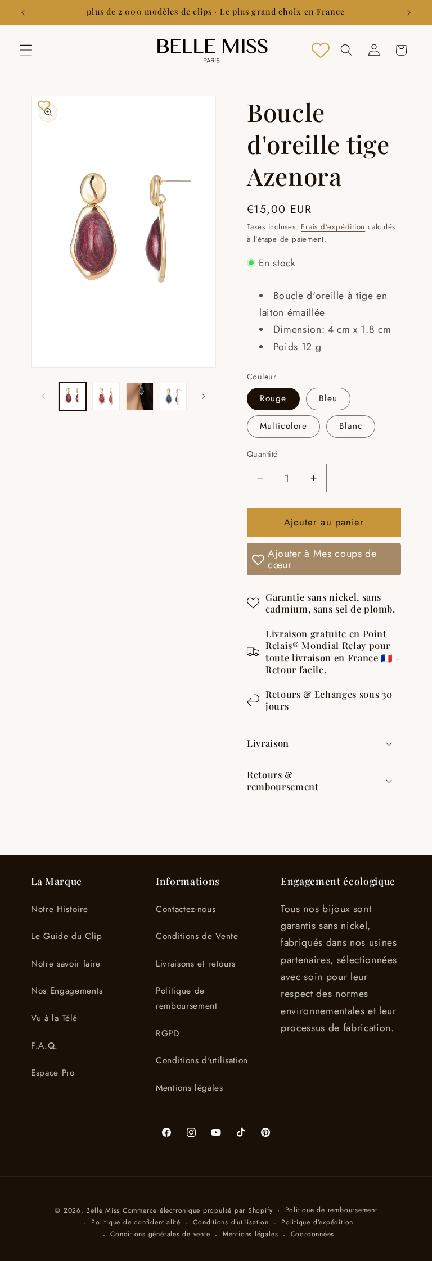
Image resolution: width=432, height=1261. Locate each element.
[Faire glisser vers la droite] (203, 396)
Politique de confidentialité (136, 1222)
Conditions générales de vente (160, 1234)
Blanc (350, 426)
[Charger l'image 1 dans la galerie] (73, 396)
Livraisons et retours (196, 964)
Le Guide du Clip (66, 936)
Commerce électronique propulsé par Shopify (197, 1210)
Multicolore (283, 426)
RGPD (167, 1033)
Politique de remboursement (187, 998)
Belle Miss (103, 1210)
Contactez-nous (185, 909)
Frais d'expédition (333, 226)
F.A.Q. (44, 1046)
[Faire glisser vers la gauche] (43, 396)
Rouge (273, 398)
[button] (25, 50)
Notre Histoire (59, 909)
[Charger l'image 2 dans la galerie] (106, 396)
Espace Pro (53, 1073)
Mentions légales (189, 1088)
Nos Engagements (67, 991)
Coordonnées (312, 1234)
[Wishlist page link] (321, 50)
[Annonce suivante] (409, 12)
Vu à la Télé (54, 1018)
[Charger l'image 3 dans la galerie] (140, 396)
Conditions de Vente (197, 936)
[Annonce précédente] (23, 12)
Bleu (328, 398)
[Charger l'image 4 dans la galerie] (173, 396)
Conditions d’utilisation (230, 1222)
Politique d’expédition (317, 1222)
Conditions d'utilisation (202, 1060)
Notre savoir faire (66, 964)
